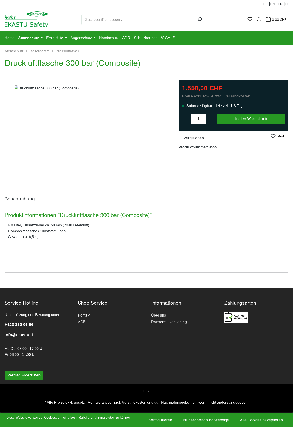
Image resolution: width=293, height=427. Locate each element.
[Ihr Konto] (259, 19)
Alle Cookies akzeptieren (261, 420)
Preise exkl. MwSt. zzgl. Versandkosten (216, 96)
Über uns (158, 315)
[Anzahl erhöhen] (210, 119)
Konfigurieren (160, 420)
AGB (82, 322)
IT (286, 4)
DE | (266, 4)
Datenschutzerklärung (169, 322)
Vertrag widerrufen (24, 375)
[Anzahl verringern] (187, 119)
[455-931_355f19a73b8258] (85, 134)
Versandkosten (134, 402)
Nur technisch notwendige (206, 420)
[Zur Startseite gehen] (21, 19)
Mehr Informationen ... (22, 422)
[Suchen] (199, 19)
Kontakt (84, 315)
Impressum (146, 391)
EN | (274, 4)
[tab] (20, 199)
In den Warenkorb (251, 118)
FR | (281, 4)
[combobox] (138, 19)
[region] (85, 134)
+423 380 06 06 (19, 324)
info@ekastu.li (19, 335)
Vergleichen (194, 138)
